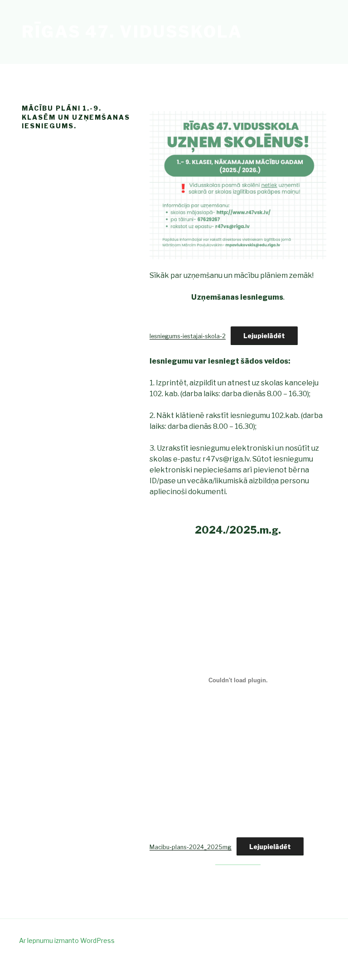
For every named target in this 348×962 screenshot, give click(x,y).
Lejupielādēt (264, 336)
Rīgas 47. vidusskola (132, 32)
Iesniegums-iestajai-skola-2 (188, 336)
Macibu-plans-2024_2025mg (191, 847)
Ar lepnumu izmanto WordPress (67, 940)
